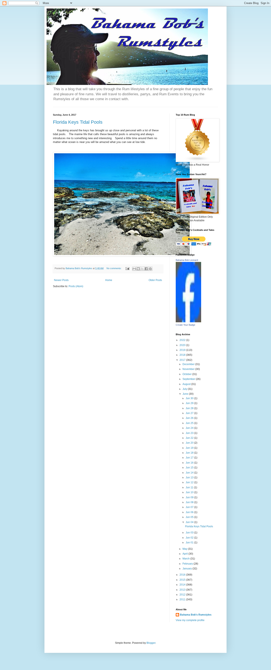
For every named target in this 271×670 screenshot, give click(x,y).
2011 (183, 599)
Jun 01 (190, 542)
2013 (183, 589)
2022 (183, 340)
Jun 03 (190, 532)
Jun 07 (190, 507)
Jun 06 (190, 512)
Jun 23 (190, 433)
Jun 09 (190, 497)
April (185, 553)
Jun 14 (190, 472)
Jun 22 (190, 437)
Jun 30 (190, 398)
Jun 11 (190, 487)
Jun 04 (190, 522)
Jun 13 (190, 477)
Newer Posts (61, 280)
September (189, 379)
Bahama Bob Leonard (187, 260)
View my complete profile (190, 620)
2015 (183, 579)
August (187, 384)
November (189, 369)
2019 (183, 350)
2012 (183, 594)
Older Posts (155, 280)
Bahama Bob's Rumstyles (196, 614)
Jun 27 (190, 413)
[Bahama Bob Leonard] (188, 321)
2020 (183, 345)
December (189, 364)
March (186, 558)
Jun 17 (190, 457)
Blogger (151, 642)
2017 (183, 360)
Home (108, 280)
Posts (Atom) (76, 286)
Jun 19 (190, 447)
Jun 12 (190, 482)
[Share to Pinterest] (150, 269)
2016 (183, 574)
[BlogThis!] (138, 269)
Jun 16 (190, 462)
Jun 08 (190, 502)
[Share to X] (142, 269)
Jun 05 (190, 517)
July (185, 389)
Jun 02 (190, 537)
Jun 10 (190, 492)
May (185, 548)
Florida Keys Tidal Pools (77, 122)
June (186, 393)
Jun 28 (190, 408)
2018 (183, 354)
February (188, 563)
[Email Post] (127, 268)
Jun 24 (190, 427)
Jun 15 (190, 467)
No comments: (114, 268)
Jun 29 (190, 403)
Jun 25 (190, 423)
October (187, 374)
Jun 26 (190, 418)
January (187, 568)
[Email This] (134, 269)
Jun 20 (190, 442)
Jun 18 (190, 452)
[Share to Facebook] (146, 269)
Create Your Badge (185, 325)
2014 (183, 584)
